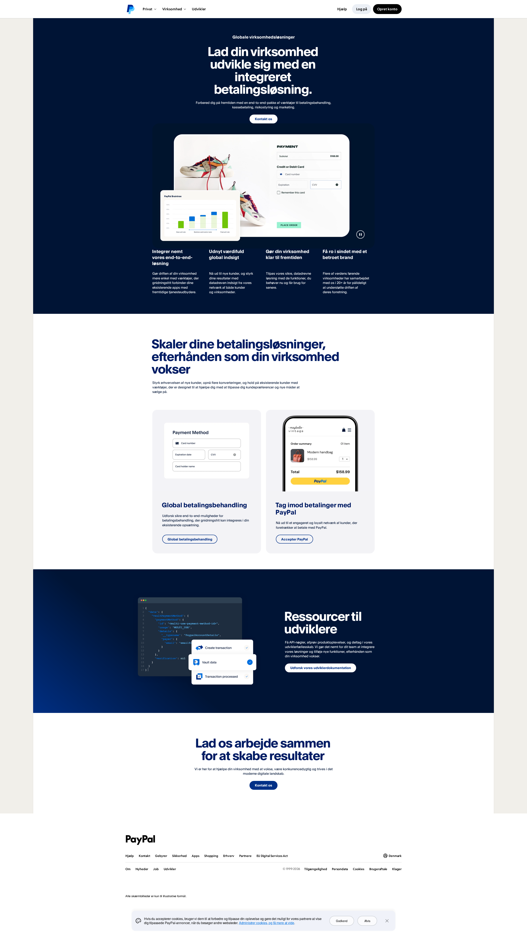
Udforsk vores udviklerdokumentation (320, 668)
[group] (206, 481)
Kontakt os (263, 119)
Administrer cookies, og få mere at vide (266, 922)
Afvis (367, 921)
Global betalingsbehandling (190, 539)
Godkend (341, 921)
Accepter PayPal (294, 539)
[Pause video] (360, 234)
